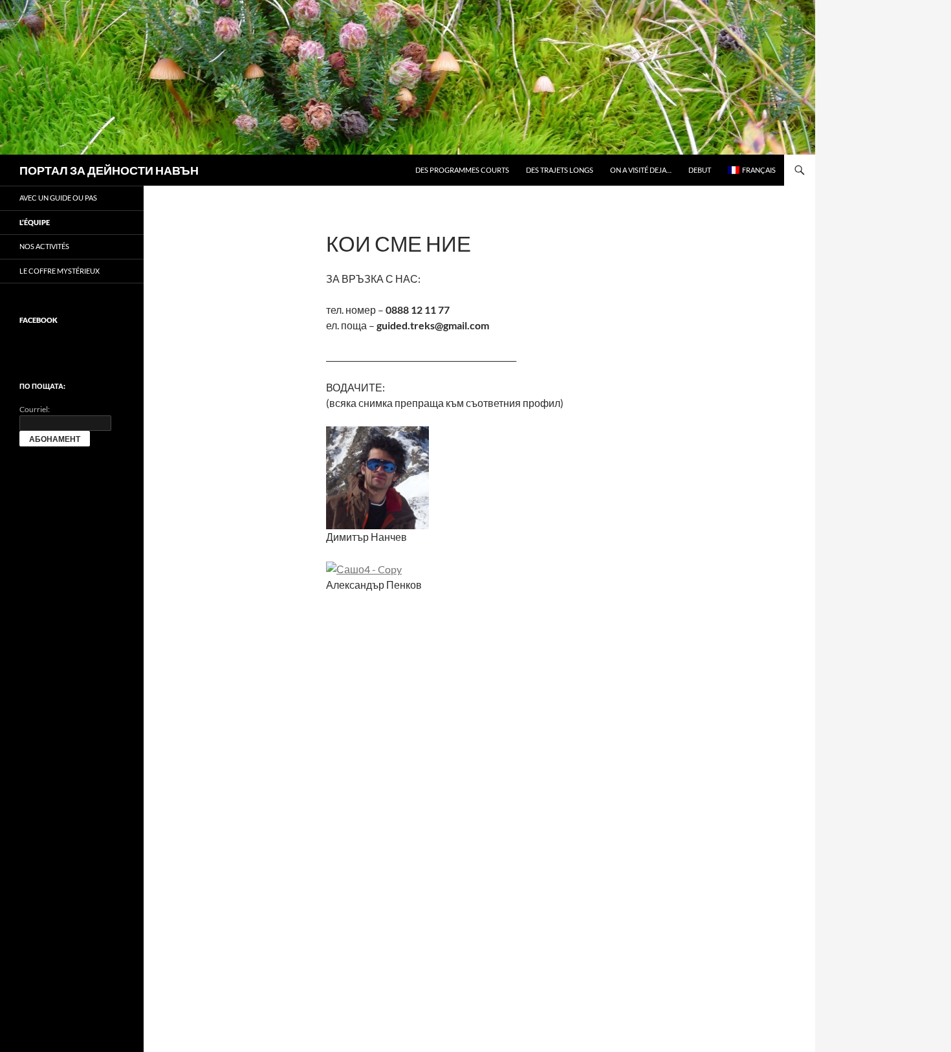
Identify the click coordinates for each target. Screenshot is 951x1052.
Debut (699, 170)
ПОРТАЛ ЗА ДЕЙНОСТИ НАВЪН (109, 170)
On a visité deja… (641, 170)
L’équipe (34, 222)
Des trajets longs (559, 170)
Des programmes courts (462, 170)
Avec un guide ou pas (58, 197)
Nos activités (44, 246)
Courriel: (34, 409)
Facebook (38, 320)
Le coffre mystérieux (59, 271)
